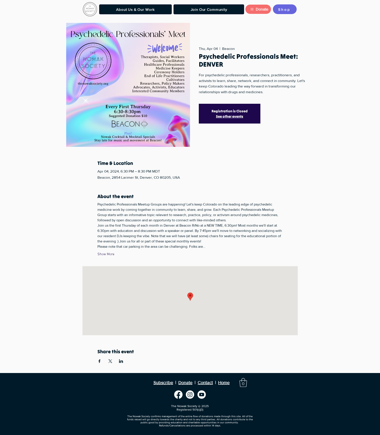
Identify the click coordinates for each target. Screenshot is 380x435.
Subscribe (163, 382)
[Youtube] (201, 394)
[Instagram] (190, 394)
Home (224, 382)
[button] (135, 9)
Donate (185, 382)
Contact (205, 382)
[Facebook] (178, 394)
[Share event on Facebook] (99, 361)
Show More (105, 254)
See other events (229, 116)
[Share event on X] (110, 361)
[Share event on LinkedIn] (121, 361)
